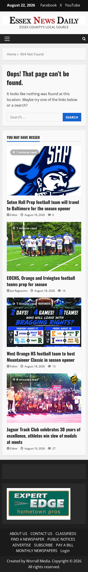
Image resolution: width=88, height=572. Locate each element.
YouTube (72, 5)
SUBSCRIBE (43, 545)
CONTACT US (41, 533)
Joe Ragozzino (19, 291)
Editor (14, 215)
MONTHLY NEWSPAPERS (36, 550)
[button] (7, 39)
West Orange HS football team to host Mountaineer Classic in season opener (41, 356)
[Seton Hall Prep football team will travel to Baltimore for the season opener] (44, 170)
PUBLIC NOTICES (61, 539)
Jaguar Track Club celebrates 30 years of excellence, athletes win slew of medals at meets (43, 435)
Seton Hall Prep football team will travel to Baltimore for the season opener (43, 205)
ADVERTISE (21, 545)
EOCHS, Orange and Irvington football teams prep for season (41, 280)
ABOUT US (18, 533)
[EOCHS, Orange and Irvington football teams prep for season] (44, 246)
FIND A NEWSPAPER (27, 539)
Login (65, 550)
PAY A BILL (64, 545)
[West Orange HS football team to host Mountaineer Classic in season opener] (44, 322)
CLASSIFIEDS (66, 533)
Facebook (48, 5)
